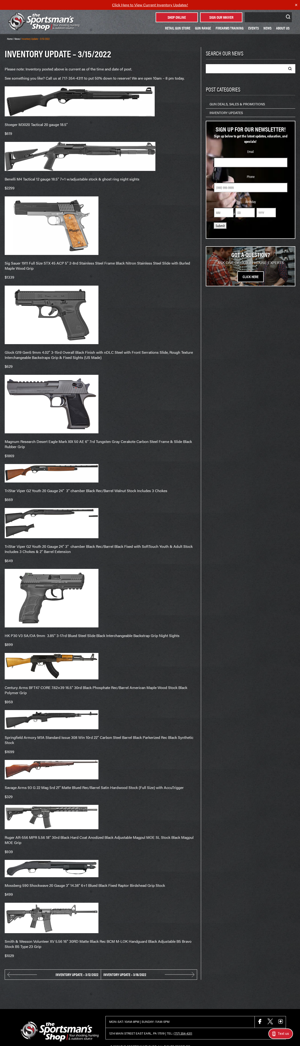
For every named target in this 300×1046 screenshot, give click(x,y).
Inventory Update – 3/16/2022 (124, 974)
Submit (220, 225)
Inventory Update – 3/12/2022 (77, 974)
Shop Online (177, 17)
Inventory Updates (226, 112)
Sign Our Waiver (221, 17)
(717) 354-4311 (183, 1033)
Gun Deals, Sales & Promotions (237, 104)
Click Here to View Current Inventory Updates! (150, 4)
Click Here (251, 276)
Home (10, 39)
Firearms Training (230, 28)
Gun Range (203, 28)
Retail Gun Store (177, 28)
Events (253, 28)
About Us (282, 28)
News (267, 28)
